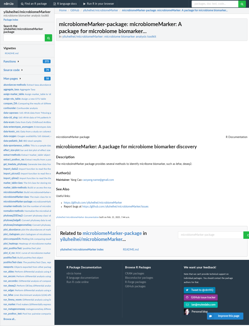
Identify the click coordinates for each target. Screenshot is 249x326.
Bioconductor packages (139, 278)
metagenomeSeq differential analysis (33, 309)
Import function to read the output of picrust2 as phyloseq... (43, 173)
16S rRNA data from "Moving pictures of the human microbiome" (45, 113)
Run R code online (78, 282)
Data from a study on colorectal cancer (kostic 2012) (39, 131)
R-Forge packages (135, 282)
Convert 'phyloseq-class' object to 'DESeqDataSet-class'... (43, 215)
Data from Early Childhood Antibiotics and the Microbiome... (41, 122)
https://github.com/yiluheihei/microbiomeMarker (93, 202)
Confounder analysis (21, 108)
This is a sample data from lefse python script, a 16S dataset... (48, 145)
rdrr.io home (74, 273)
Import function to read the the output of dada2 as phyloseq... (43, 169)
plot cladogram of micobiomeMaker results (34, 234)
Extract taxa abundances (28, 85)
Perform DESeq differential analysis (28, 286)
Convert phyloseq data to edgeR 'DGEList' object (37, 220)
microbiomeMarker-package (112, 233)
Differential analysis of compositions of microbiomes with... (41, 281)
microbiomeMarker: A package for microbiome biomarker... (48, 201)
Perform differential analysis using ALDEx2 (31, 272)
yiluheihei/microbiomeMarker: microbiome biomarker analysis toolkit (109, 36)
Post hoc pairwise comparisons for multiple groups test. (41, 314)
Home (63, 10)
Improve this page (228, 316)
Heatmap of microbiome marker (27, 244)
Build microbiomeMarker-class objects (33, 192)
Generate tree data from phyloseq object (36, 164)
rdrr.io (8, 3)
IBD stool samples (23, 141)
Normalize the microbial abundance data (35, 211)
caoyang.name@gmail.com (98, 180)
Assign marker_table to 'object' (30, 94)
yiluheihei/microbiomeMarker (91, 239)
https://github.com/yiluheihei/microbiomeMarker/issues (115, 206)
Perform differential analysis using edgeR (30, 290)
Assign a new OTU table (25, 99)
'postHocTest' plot (22, 248)
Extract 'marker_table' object (27, 155)
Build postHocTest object (23, 258)
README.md (11, 53)
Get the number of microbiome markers (33, 206)
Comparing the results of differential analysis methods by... (41, 103)
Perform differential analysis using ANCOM (32, 276)
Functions (10, 61)
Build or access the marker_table (32, 187)
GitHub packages (135, 286)
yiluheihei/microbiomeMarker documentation (77, 217)
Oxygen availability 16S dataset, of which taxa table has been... (43, 136)
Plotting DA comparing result (27, 239)
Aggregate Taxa (19, 89)
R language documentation (83, 278)
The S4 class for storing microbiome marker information (42, 183)
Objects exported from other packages (28, 267)
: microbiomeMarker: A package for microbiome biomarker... (175, 10)
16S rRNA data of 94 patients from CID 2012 (34, 117)
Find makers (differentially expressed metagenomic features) (40, 304)
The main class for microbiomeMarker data (38, 197)
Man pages (11, 78)
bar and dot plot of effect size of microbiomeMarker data (41, 150)
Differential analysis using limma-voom (33, 300)
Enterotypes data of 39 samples (35, 127)
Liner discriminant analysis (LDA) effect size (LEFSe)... (36, 295)
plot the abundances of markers (29, 229)
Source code (12, 70)
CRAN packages (134, 273)
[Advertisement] (218, 76)
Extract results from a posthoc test (32, 159)
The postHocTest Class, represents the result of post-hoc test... (45, 262)
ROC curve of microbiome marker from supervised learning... (41, 253)
